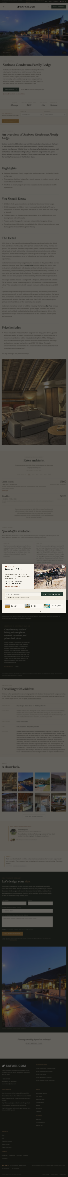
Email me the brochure (52, 594)
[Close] (63, 566)
